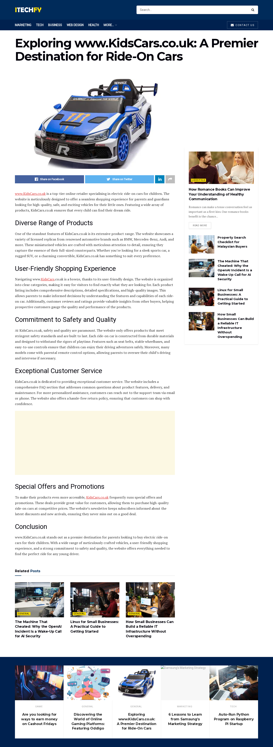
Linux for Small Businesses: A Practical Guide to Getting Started (94, 626)
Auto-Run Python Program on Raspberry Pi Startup (234, 719)
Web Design (75, 25)
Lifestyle (198, 180)
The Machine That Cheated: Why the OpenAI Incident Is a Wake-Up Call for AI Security (235, 270)
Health (93, 25)
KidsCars (47, 279)
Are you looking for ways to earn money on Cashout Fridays (39, 719)
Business (55, 25)
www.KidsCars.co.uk (30, 193)
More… (109, 25)
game (39, 706)
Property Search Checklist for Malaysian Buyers (232, 241)
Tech (40, 25)
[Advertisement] (95, 443)
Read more (200, 225)
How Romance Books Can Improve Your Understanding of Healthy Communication (219, 194)
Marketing (23, 25)
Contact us (244, 25)
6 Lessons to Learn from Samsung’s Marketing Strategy (185, 719)
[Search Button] (253, 10)
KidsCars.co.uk (97, 497)
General (24, 613)
